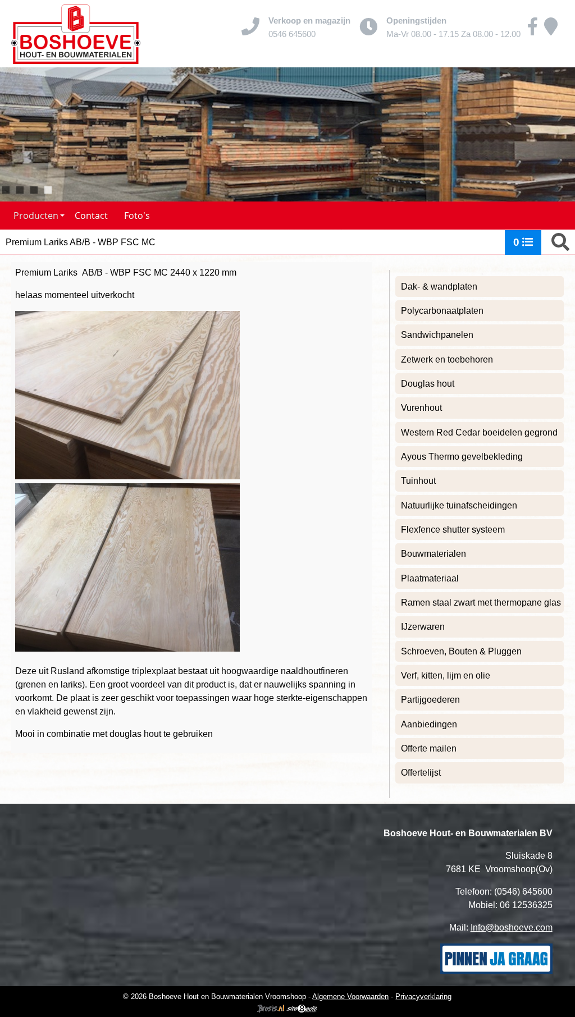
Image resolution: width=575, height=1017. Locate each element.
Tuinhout (418, 480)
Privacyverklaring (423, 996)
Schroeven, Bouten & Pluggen (461, 651)
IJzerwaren (423, 626)
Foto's (137, 215)
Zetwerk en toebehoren (447, 359)
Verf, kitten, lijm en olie (445, 675)
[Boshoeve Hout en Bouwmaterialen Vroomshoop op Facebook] (532, 30)
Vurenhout (421, 408)
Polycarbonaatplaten (442, 310)
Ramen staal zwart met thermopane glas (481, 602)
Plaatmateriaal (430, 578)
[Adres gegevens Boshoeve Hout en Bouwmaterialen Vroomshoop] (551, 30)
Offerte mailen (429, 748)
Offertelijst (421, 772)
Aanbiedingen (429, 724)
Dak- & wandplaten (439, 286)
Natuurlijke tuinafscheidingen (459, 505)
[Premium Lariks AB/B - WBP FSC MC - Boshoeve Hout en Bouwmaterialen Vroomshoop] (75, 33)
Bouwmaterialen (433, 553)
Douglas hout (427, 383)
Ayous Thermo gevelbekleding (462, 456)
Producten (35, 215)
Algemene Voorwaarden (350, 996)
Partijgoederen (430, 699)
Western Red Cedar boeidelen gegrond (479, 432)
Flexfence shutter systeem (453, 529)
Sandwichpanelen (437, 335)
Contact (91, 215)
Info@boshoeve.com (512, 927)
